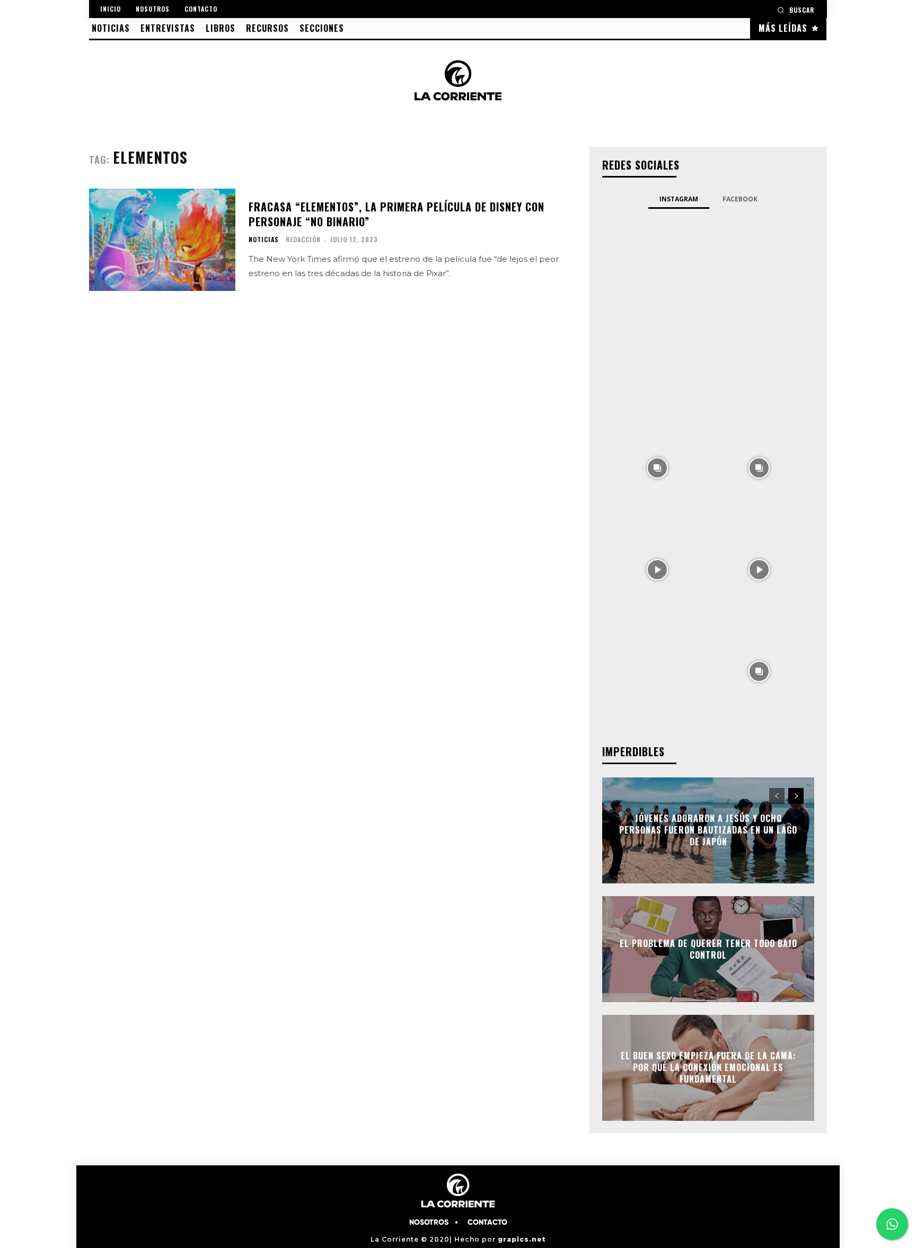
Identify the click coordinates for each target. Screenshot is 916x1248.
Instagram (678, 198)
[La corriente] (458, 80)
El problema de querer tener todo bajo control (708, 948)
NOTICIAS (264, 239)
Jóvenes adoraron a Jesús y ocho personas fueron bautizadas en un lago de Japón (708, 830)
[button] (795, 9)
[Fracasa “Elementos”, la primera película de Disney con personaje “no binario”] (162, 240)
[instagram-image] (657, 263)
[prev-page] (777, 796)
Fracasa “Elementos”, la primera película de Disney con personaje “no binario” (396, 214)
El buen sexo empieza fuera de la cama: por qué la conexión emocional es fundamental (708, 1067)
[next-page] (796, 796)
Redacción (303, 239)
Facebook (740, 198)
